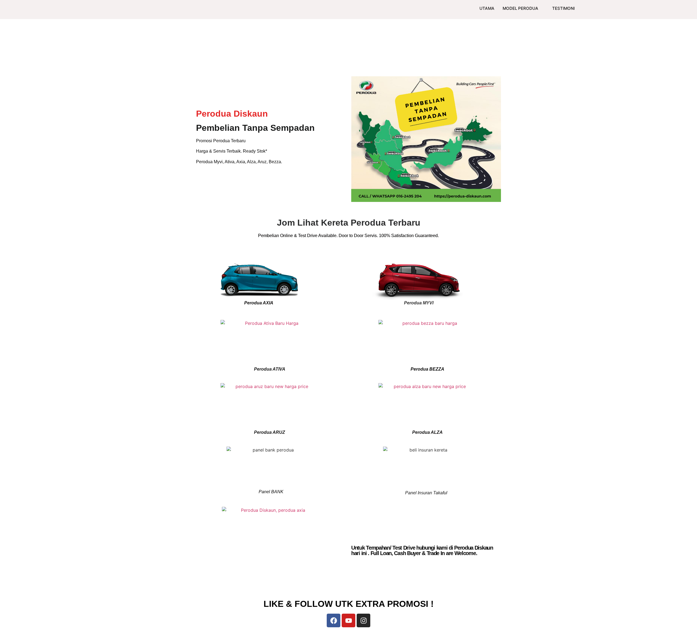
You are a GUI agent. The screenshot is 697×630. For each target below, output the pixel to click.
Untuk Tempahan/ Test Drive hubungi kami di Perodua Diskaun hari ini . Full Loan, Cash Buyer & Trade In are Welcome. (422, 550)
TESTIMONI (563, 8)
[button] (591, 9)
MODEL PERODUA (520, 8)
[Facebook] (333, 620)
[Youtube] (348, 620)
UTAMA (486, 8)
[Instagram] (363, 620)
